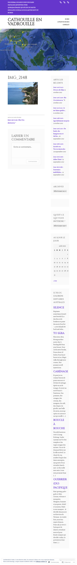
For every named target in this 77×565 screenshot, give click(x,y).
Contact (66, 25)
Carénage (60, 371)
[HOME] (60, 2)
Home (67, 19)
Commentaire (32, 161)
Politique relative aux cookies (44, 561)
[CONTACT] (68, 2)
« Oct (55, 281)
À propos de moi (63, 22)
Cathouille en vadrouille (25, 22)
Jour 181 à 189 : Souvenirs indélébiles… (58, 169)
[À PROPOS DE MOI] (64, 2)
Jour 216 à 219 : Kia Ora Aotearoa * (16, 120)
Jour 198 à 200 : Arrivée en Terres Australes (59, 146)
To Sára (58, 333)
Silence (58, 307)
